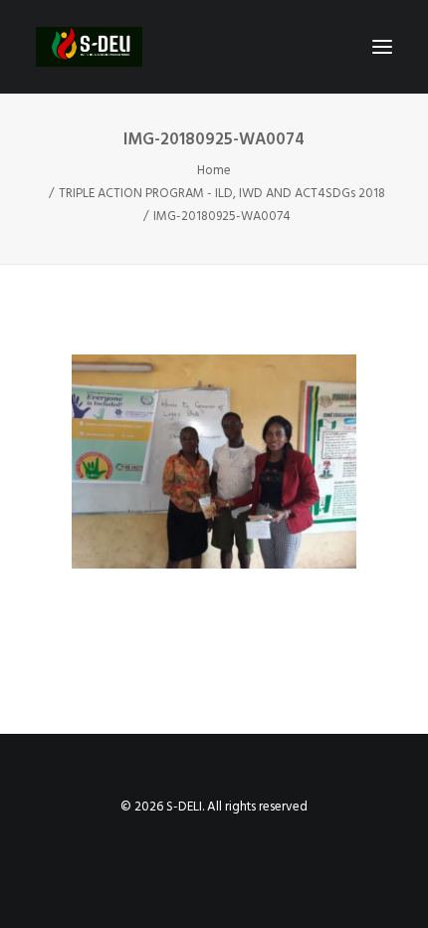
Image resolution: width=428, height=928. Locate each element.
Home (214, 170)
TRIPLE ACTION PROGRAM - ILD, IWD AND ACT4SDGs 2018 (222, 193)
